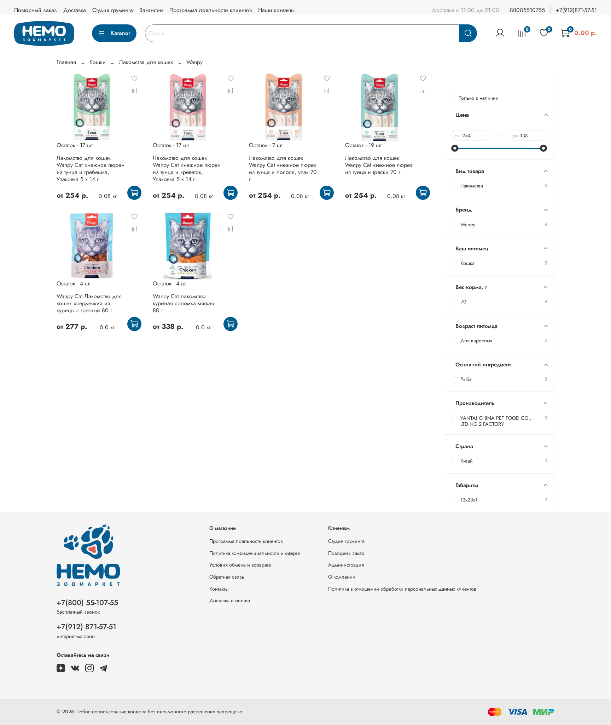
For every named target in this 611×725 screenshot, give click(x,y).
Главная (66, 62)
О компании (341, 576)
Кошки (97, 62)
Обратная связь (226, 576)
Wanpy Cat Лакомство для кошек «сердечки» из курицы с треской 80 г (89, 303)
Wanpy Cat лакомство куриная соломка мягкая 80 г (183, 303)
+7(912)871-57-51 (576, 10)
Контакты (218, 588)
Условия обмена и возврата (240, 564)
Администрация (346, 564)
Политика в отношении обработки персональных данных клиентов (402, 588)
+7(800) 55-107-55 (87, 602)
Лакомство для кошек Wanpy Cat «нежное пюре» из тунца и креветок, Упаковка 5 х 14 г (186, 168)
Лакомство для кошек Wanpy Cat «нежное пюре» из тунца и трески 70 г (379, 165)
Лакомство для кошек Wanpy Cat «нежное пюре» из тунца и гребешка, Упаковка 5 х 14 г (90, 168)
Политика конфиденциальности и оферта (254, 553)
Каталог (120, 33)
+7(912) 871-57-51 (86, 626)
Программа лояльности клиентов (210, 10)
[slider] (454, 148)
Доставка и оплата (229, 600)
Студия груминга (112, 10)
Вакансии (151, 10)
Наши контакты (276, 10)
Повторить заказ (346, 553)
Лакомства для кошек (146, 62)
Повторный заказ (35, 10)
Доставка (74, 10)
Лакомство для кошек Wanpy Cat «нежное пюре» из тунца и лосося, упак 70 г (283, 168)
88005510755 (527, 10)
